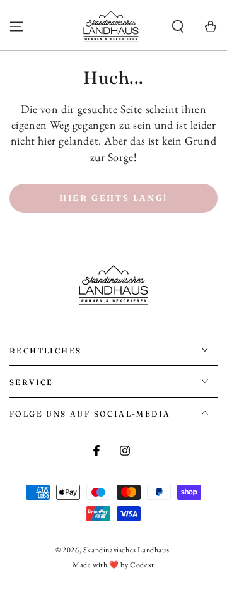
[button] (177, 26)
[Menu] (16, 26)
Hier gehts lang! (113, 197)
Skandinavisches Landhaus (126, 550)
